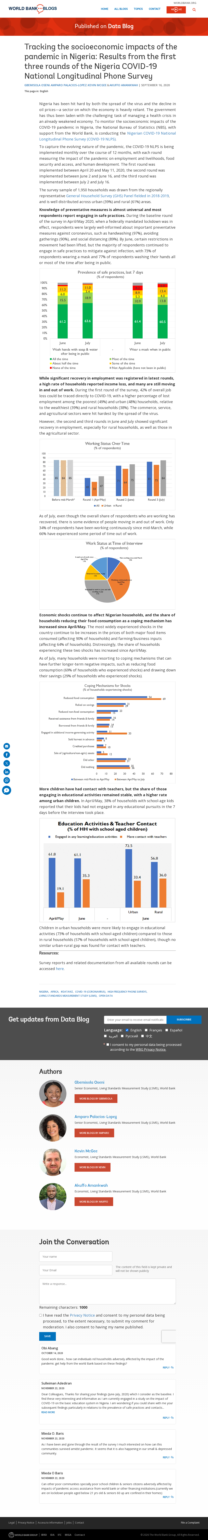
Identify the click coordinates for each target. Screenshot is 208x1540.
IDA (52, 1535)
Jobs (69, 1522)
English (44, 91)
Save (47, 1336)
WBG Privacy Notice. (151, 1049)
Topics (138, 9)
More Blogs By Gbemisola (96, 1098)
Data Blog (120, 26)
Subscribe (184, 1019)
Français (156, 1030)
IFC (60, 1535)
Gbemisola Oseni (37, 85)
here (60, 968)
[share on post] (6, 763)
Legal (12, 1522)
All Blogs (121, 9)
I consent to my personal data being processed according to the (145, 1047)
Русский (132, 1036)
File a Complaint (190, 1522)
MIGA (68, 1535)
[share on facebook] (6, 755)
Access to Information (50, 1522)
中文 (149, 1036)
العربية (113, 1036)
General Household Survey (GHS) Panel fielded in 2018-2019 (117, 195)
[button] (194, 9)
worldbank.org (185, 3)
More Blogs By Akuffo (94, 1201)
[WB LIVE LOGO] (176, 10)
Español (176, 1030)
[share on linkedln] (6, 772)
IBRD (44, 1535)
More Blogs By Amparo (94, 1133)
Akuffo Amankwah (123, 85)
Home (104, 9)
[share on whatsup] (6, 780)
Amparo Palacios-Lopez (69, 85)
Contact (154, 9)
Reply (166, 1367)
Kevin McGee (97, 85)
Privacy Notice (82, 1315)
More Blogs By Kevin (92, 1167)
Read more (48, 1412)
